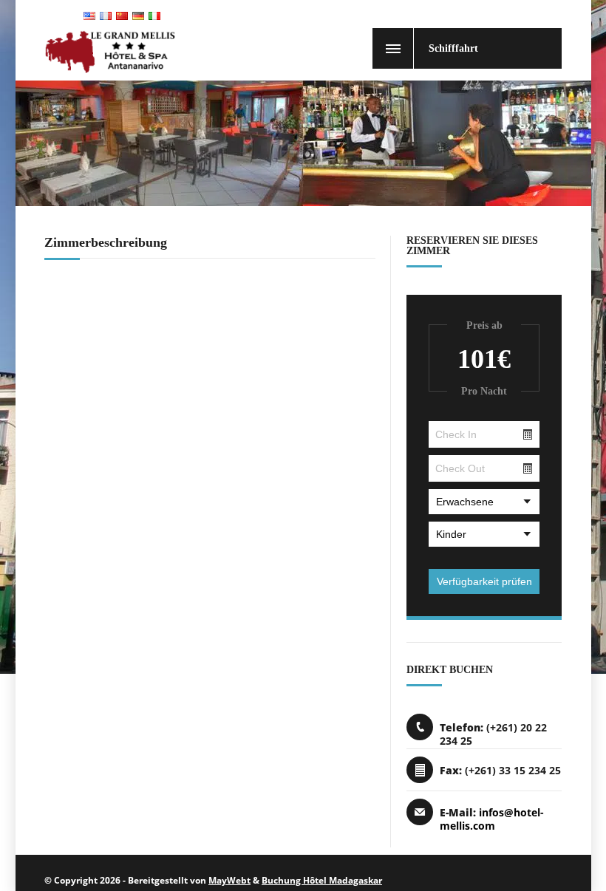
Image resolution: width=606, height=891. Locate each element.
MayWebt (229, 880)
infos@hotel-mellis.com (492, 819)
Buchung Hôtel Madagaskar (322, 880)
